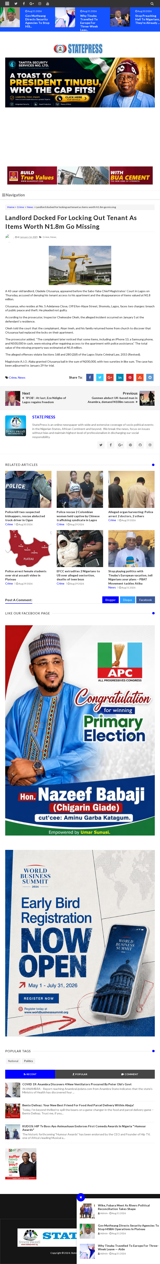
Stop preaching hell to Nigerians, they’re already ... (92, 19)
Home (10, 207)
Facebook (145, 600)
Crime (20, 207)
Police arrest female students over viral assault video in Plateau (25, 575)
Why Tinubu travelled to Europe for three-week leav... (34, 23)
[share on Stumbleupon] (140, 377)
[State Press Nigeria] (80, 46)
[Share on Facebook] (90, 377)
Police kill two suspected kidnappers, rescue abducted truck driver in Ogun (25, 516)
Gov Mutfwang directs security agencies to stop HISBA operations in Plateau (128, 1227)
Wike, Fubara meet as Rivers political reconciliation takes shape (124, 1207)
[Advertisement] (80, 137)
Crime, (46, 237)
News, (53, 237)
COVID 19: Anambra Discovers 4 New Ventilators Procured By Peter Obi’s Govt (77, 1084)
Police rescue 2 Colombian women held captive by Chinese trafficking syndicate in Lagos (78, 516)
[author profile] (9, 241)
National (13, 1061)
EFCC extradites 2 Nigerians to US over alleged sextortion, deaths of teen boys (78, 575)
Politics (28, 1061)
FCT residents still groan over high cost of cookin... (146, 21)
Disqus (127, 600)
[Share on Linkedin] (120, 377)
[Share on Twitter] (100, 377)
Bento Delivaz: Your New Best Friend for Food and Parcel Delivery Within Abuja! (78, 1105)
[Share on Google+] (110, 377)
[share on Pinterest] (130, 377)
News (30, 207)
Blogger (110, 600)
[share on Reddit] (150, 377)
